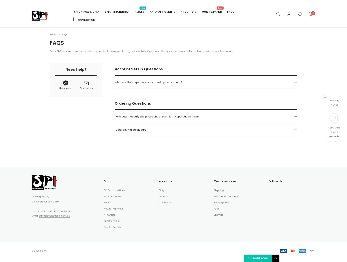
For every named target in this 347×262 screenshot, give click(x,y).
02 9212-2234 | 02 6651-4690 (56, 211)
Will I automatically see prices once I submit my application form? (157, 116)
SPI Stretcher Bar (117, 12)
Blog (161, 190)
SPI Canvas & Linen (86, 12)
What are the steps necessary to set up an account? (148, 82)
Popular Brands (112, 227)
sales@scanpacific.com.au (216, 51)
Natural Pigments (162, 12)
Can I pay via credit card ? (132, 130)
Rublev (139, 11)
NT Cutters (188, 12)
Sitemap (218, 214)
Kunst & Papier (212, 11)
